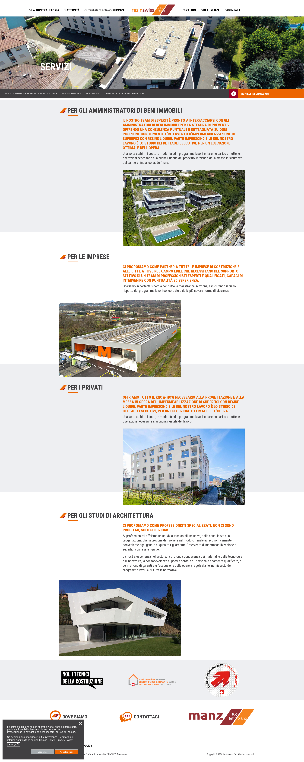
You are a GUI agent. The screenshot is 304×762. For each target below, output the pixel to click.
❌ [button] (80, 723)
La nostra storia (45, 10)
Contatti (234, 10)
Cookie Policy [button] (47, 740)
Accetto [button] (42, 752)
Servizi (118, 10)
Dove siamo (74, 717)
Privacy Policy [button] (65, 740)
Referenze (211, 10)
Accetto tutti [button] (66, 752)
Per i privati (93, 93)
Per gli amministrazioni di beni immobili (31, 93)
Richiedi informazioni (255, 93)
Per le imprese (71, 93)
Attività (73, 10)
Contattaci (146, 717)
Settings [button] (13, 744)
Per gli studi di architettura (125, 93)
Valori (191, 10)
